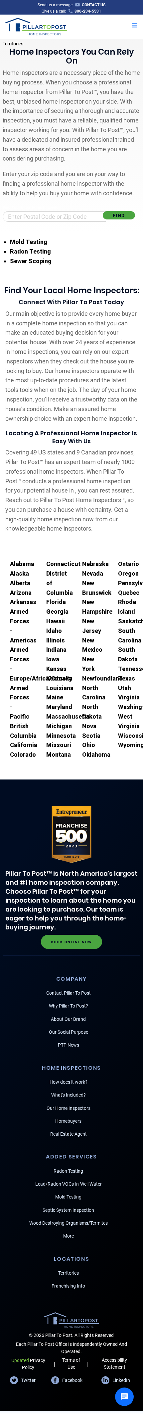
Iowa (52, 659)
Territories (13, 43)
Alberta (20, 583)
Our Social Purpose (68, 1032)
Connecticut (63, 563)
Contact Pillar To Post (68, 993)
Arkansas (23, 601)
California (23, 744)
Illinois (55, 640)
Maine (54, 697)
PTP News (68, 1045)
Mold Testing (28, 241)
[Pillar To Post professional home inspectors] (36, 25)
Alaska (19, 573)
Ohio (88, 744)
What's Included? (68, 1095)
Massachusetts (68, 716)
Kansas (56, 668)
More (68, 1236)
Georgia (57, 611)
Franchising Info (68, 1286)
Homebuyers (68, 1121)
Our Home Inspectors (68, 1108)
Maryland (59, 706)
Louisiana (59, 687)
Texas (126, 678)
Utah (124, 687)
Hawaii (55, 621)
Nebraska (95, 563)
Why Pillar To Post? (68, 1006)
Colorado (23, 754)
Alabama (22, 563)
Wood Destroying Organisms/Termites (68, 1223)
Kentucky (59, 678)
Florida (56, 601)
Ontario (128, 563)
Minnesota (61, 735)
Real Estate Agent (68, 1134)
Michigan (59, 726)
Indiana (56, 649)
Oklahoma (96, 754)
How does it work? (68, 1082)
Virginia (129, 697)
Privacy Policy (28, 1364)
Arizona (21, 592)
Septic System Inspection (68, 1210)
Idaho (54, 630)
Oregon (128, 573)
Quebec (128, 592)
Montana (58, 754)
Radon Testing (30, 251)
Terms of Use (71, 1363)
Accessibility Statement (114, 1363)
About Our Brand (68, 1019)
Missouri (58, 744)
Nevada (92, 573)
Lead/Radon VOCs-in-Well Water (68, 1184)
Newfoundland (102, 678)
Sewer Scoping (31, 261)
